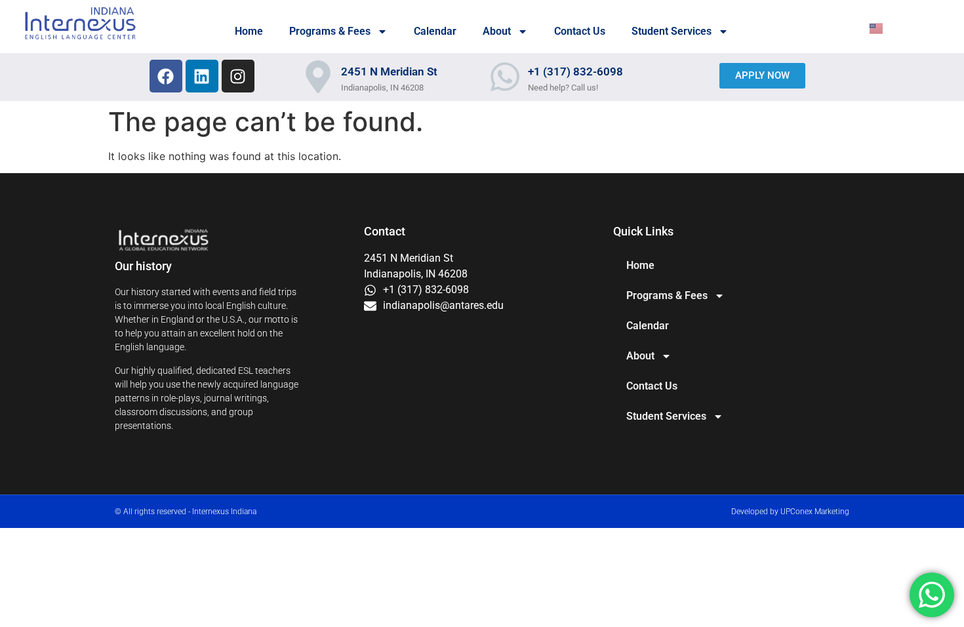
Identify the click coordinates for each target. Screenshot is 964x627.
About (497, 31)
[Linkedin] (202, 76)
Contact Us (579, 31)
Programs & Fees (330, 31)
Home (249, 31)
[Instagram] (238, 76)
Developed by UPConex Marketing (790, 511)
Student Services (672, 31)
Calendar (435, 31)
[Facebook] (166, 76)
